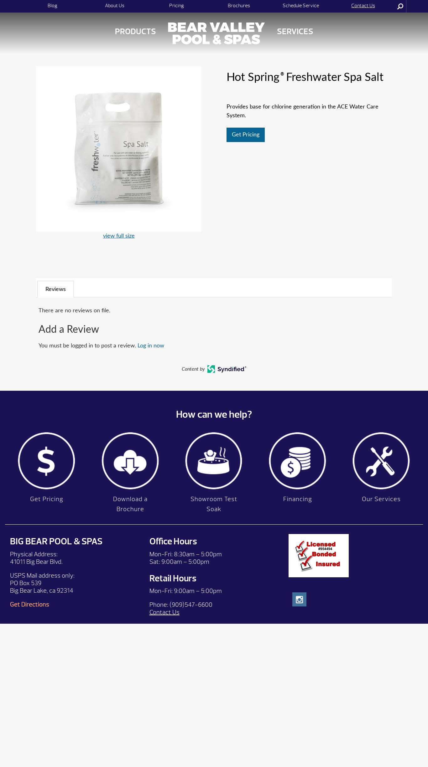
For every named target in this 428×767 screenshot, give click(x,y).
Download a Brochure (130, 504)
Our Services (381, 499)
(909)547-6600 (191, 605)
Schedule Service (301, 6)
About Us (114, 6)
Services (295, 31)
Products (135, 31)
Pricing (176, 6)
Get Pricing (245, 135)
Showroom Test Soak (214, 504)
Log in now (151, 346)
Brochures (239, 6)
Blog (52, 6)
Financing (297, 499)
